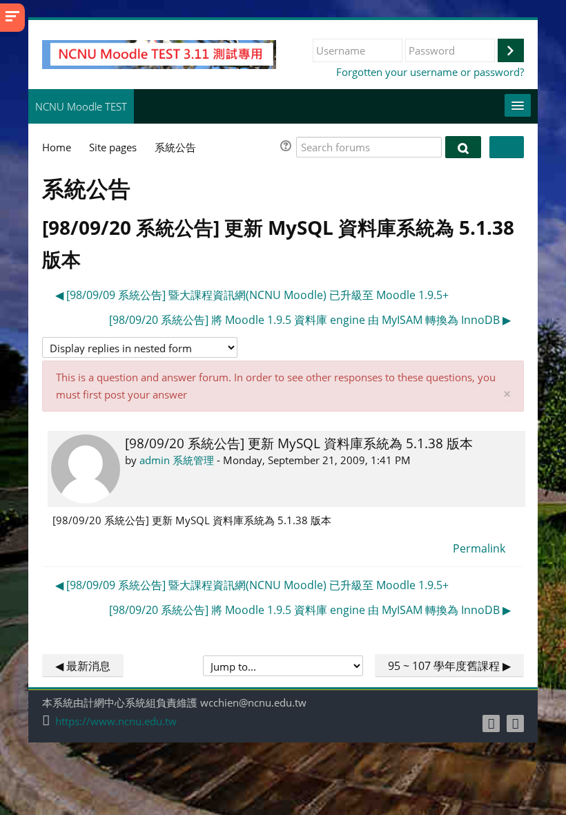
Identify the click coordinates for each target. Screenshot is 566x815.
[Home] (159, 53)
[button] (288, 147)
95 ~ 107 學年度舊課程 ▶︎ (449, 665)
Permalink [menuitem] (479, 548)
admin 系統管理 (176, 460)
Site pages (113, 147)
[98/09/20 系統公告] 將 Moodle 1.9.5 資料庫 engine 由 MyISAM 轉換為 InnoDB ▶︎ (310, 319)
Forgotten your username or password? (430, 72)
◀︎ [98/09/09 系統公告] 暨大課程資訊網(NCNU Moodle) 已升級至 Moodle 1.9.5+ (252, 295)
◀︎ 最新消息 (82, 665)
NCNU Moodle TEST (81, 106)
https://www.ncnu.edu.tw (116, 721)
